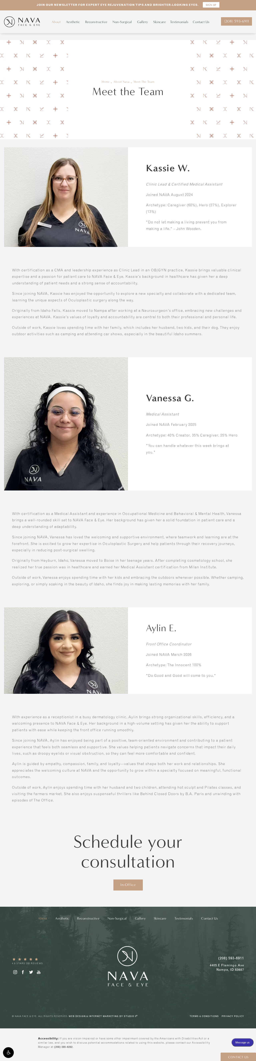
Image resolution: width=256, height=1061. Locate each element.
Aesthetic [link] (73, 22)
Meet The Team (144, 81)
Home (106, 81)
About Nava (122, 81)
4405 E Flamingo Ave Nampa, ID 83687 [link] (227, 967)
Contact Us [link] (201, 22)
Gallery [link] (142, 22)
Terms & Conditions (204, 1016)
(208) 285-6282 (63, 1046)
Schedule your (128, 851)
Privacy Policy (233, 1016)
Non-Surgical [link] (122, 22)
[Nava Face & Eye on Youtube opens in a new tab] (38, 972)
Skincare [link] (159, 22)
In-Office (128, 885)
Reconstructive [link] (96, 22)
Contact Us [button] (238, 1057)
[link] (41, 961)
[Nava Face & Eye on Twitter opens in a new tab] (30, 972)
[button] (8, 1052)
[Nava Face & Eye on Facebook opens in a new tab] (22, 972)
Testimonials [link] (179, 22)
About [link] (56, 22)
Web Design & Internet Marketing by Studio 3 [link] (103, 1016)
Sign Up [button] (211, 4)
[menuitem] (57, 21)
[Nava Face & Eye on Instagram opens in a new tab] (14, 972)
